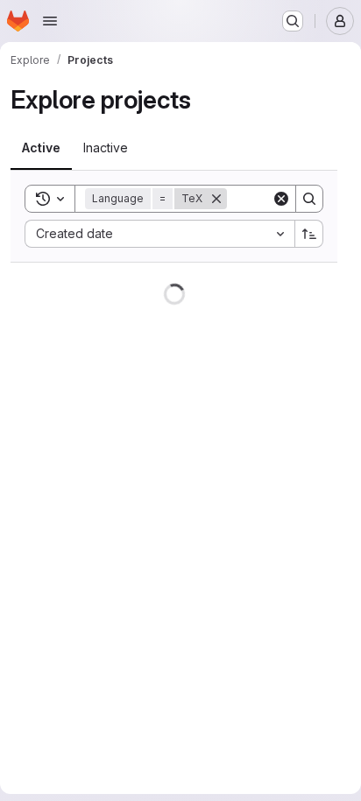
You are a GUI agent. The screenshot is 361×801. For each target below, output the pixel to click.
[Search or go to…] (292, 21)
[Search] (309, 199)
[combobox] (159, 234)
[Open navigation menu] (50, 21)
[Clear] (281, 198)
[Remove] (216, 198)
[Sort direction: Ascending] (309, 234)
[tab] (41, 148)
